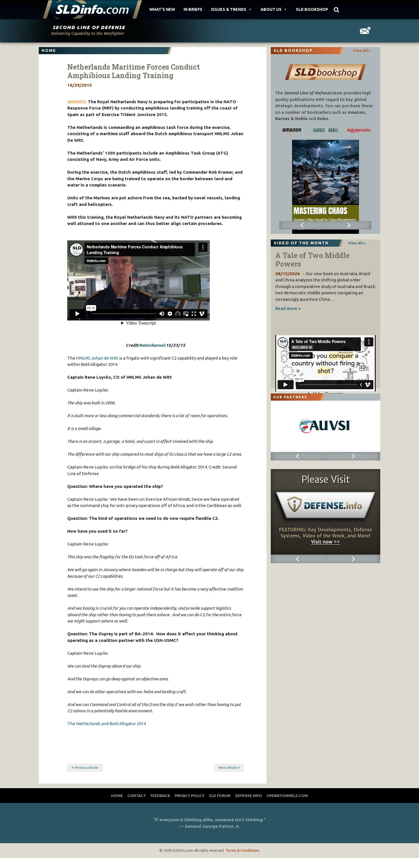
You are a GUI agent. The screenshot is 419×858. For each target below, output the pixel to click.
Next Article (228, 767)
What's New (162, 9)
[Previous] (302, 225)
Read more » (288, 308)
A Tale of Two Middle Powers (312, 260)
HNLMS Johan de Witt (97, 358)
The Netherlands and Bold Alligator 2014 (106, 723)
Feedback (160, 795)
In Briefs (193, 9)
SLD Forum (220, 795)
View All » (362, 50)
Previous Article (86, 767)
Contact (136, 795)
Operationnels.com (287, 795)
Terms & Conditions (242, 850)
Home (117, 795)
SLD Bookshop (312, 9)
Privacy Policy (189, 795)
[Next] (348, 225)
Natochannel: (152, 345)
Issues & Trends (228, 9)
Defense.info (248, 795)
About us (271, 9)
